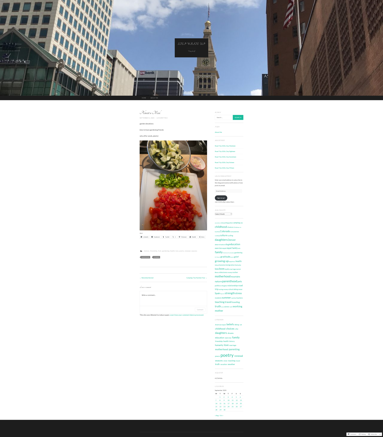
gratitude (225, 256)
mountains (235, 276)
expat (224, 248)
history (232, 341)
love (177, 251)
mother (235, 272)
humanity (219, 345)
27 (241, 406)
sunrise (233, 298)
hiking (217, 265)
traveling (236, 302)
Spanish (223, 293)
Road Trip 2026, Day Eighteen (225, 151)
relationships (232, 285)
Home (144, 98)
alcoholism (218, 223)
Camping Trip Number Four (196, 278)
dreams (230, 333)
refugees (224, 286)
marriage (233, 269)
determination (220, 244)
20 (241, 403)
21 (216, 406)
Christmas (236, 227)
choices (146, 251)
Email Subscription (223, 176)
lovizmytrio (162, 118)
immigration (230, 265)
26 (237, 406)
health (172, 251)
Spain (217, 293)
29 (220, 410)
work (231, 307)
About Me (154, 98)
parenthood (229, 281)
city (236, 329)
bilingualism (229, 223)
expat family (232, 248)
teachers (239, 298)
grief (236, 256)
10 (228, 400)
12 (237, 400)
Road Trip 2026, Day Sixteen (224, 162)
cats (241, 223)
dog (227, 244)
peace (217, 356)
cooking (217, 235)
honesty (222, 265)
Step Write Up (191, 43)
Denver (232, 239)
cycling (230, 235)
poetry (181, 251)
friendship (153, 251)
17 (228, 403)
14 (216, 403)
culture (223, 235)
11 (232, 400)
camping (236, 223)
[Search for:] (229, 117)
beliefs (230, 324)
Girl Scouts (217, 257)
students (218, 298)
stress (238, 293)
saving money (223, 289)
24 (228, 406)
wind (222, 307)
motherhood (222, 276)
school (230, 289)
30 (224, 410)
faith (239, 248)
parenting (234, 349)
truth (218, 306)
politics (218, 285)
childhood (221, 226)
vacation (223, 364)
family (219, 252)
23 (224, 406)
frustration (231, 253)
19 (237, 403)
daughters (221, 239)
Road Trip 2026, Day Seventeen (225, 157)
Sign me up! (221, 198)
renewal (188, 251)
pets (239, 281)
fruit (159, 251)
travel (228, 302)
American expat (220, 325)
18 (232, 403)
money (230, 272)
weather (231, 364)
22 (220, 406)
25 (232, 406)
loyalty (226, 269)
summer (156, 257)
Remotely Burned (146, 278)
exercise (218, 248)
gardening (165, 251)
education (234, 244)
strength (230, 293)
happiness (232, 261)
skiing (235, 289)
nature (218, 281)
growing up (222, 261)
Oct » (221, 415)
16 (224, 403)
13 (241, 400)
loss (217, 268)
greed (232, 257)
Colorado (225, 231)
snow (240, 289)
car (241, 325)
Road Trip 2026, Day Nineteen (225, 146)
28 (216, 410)
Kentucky (238, 265)
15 (220, 403)
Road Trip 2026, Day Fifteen (224, 168)
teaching (220, 301)
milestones (223, 272)
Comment (200, 309)
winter (226, 307)
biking (223, 223)
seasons (194, 251)
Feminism (225, 252)
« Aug (217, 415)
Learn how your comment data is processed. (187, 315)
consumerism (234, 231)
